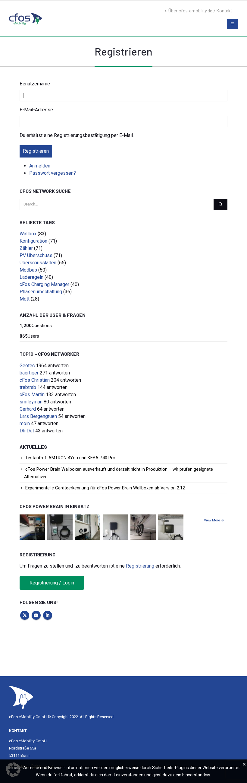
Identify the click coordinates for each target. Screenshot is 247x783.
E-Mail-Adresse (36, 110)
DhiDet (27, 431)
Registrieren (36, 151)
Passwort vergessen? (52, 173)
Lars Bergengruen (38, 416)
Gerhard (28, 409)
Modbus (28, 270)
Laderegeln (31, 277)
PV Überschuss (36, 255)
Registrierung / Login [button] (52, 583)
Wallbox (28, 234)
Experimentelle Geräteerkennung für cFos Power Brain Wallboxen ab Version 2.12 (105, 488)
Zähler (26, 248)
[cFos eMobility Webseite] (25, 18)
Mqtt (25, 299)
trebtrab (28, 387)
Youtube (36, 615)
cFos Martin (32, 394)
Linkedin (47, 615)
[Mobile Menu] (232, 24)
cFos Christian (35, 380)
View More (212, 520)
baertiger (29, 373)
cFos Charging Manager (44, 284)
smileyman (31, 402)
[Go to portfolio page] (32, 527)
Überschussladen (38, 263)
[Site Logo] (21, 697)
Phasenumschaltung (41, 291)
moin (25, 423)
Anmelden (39, 166)
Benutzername (35, 84)
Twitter (24, 615)
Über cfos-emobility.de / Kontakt (200, 11)
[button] (13, 769)
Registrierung (140, 566)
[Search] (220, 204)
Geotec (27, 365)
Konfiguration (33, 241)
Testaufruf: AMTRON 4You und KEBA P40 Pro (70, 457)
